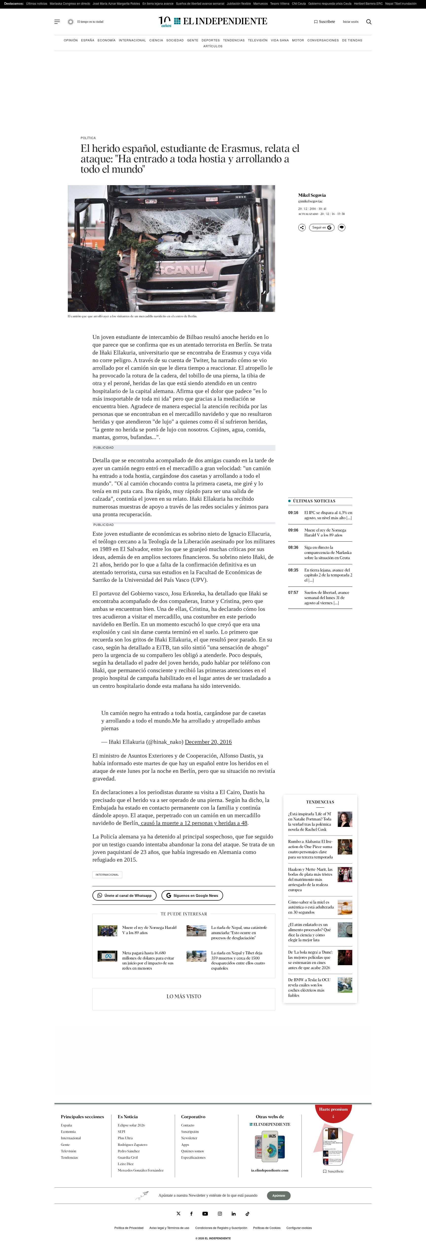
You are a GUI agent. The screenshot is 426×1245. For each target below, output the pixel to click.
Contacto (187, 1125)
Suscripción (190, 1132)
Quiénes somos (192, 1151)
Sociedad (175, 40)
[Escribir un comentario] (341, 227)
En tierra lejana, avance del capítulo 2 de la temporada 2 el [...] (328, 575)
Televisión (258, 40)
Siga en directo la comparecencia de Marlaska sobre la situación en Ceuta (328, 552)
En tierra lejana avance (158, 3)
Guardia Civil (128, 1157)
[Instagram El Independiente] (220, 1214)
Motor (298, 40)
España (87, 40)
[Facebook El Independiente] (191, 1214)
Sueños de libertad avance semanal (200, 3)
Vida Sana (280, 40)
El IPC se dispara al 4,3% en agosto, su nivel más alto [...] (328, 515)
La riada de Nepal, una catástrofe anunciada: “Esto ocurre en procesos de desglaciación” (239, 932)
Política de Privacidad (128, 1228)
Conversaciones (323, 40)
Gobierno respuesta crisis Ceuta (330, 3)
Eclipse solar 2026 (131, 1125)
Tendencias (234, 40)
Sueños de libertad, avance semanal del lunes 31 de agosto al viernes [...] (326, 597)
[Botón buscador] (369, 21)
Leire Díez (125, 1164)
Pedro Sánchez (129, 1151)
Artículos (213, 46)
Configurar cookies (299, 1228)
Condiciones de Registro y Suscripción (221, 1228)
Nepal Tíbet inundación (401, 3)
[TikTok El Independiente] (247, 1214)
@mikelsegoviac (310, 201)
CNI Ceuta (299, 3)
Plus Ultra (125, 1138)
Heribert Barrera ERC (368, 3)
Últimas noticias (36, 3)
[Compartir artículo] (302, 227)
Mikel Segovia (312, 195)
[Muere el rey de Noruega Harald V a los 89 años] (107, 933)
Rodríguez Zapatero (132, 1144)
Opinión (71, 40)
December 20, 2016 (208, 742)
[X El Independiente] (178, 1214)
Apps (185, 1144)
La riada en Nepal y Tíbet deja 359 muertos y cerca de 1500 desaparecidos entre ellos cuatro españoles (238, 961)
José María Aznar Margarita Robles (116, 3)
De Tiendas (352, 40)
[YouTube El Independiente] (205, 1214)
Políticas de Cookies (267, 1228)
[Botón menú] (57, 22)
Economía (107, 40)
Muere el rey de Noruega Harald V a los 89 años (325, 533)
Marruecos (260, 3)
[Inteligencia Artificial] (270, 1161)
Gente (192, 40)
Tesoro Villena (279, 3)
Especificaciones (193, 1157)
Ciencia (156, 40)
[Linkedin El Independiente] (234, 1214)
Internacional (132, 40)
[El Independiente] (213, 22)
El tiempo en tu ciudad (90, 21)
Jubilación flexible (239, 3)
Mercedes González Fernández (140, 1170)
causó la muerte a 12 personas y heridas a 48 (193, 823)
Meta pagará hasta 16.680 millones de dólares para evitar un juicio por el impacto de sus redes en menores (148, 961)
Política (88, 138)
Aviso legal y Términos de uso (169, 1228)
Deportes (211, 40)
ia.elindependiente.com (269, 1170)
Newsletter (189, 1138)
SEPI (121, 1132)
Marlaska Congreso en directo (70, 3)
